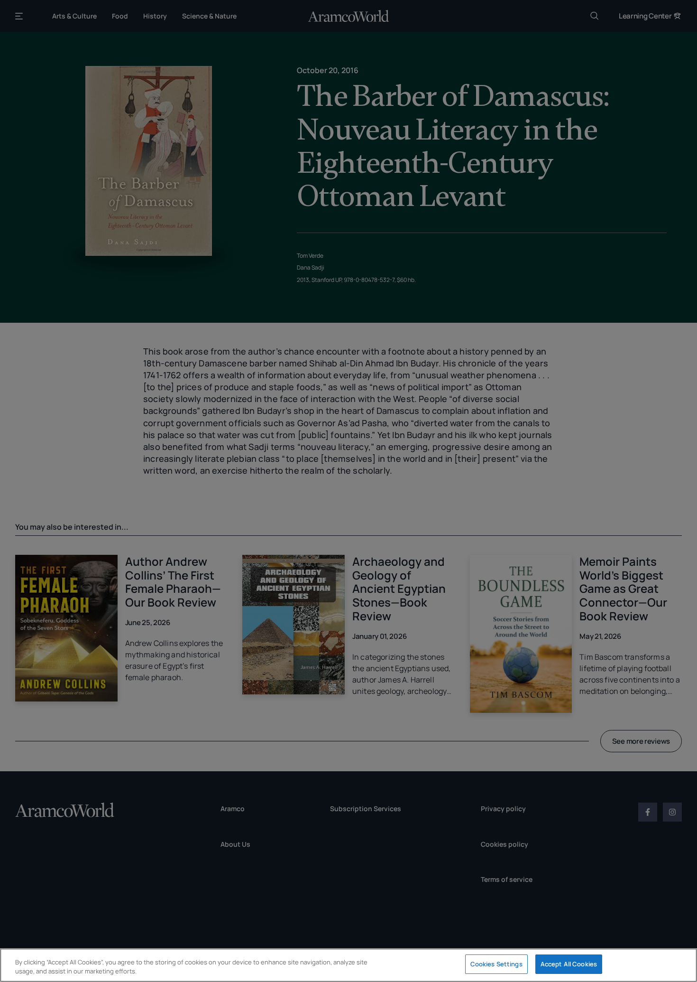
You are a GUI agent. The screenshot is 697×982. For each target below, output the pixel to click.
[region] (348, 965)
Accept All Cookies (569, 964)
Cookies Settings (496, 964)
